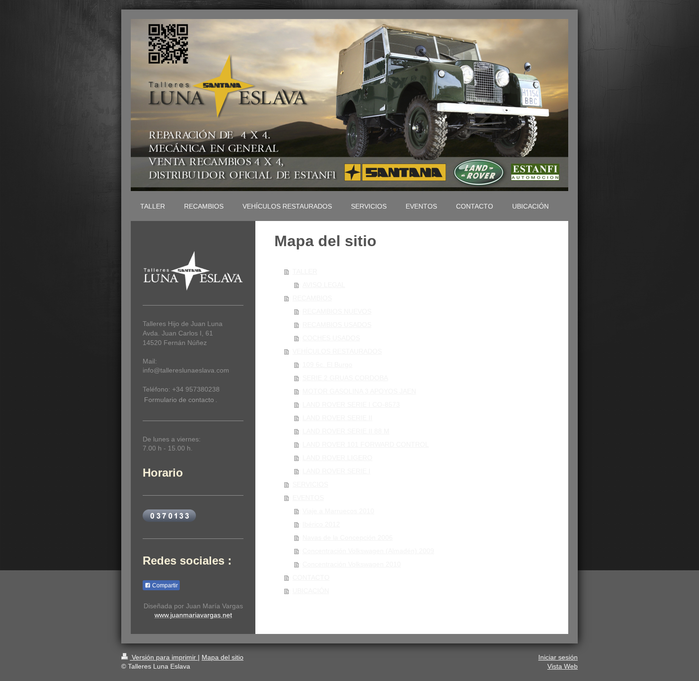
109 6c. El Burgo (327, 364)
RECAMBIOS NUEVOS (336, 311)
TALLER (304, 271)
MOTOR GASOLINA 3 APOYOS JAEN (359, 391)
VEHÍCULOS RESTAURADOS (337, 351)
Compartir (164, 585)
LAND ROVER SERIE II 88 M (345, 431)
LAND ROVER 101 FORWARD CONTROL (365, 444)
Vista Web (562, 666)
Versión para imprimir (164, 657)
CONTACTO (311, 577)
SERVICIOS (310, 484)
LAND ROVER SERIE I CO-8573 (351, 404)
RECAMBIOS (312, 298)
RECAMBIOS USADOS (336, 324)
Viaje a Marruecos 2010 (338, 511)
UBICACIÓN (310, 591)
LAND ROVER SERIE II (337, 418)
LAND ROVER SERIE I (336, 471)
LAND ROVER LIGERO (337, 457)
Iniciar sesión (558, 657)
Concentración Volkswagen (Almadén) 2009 (368, 551)
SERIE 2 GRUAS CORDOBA (345, 378)
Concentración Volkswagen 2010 (351, 564)
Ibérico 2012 (321, 524)
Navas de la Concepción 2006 (347, 537)
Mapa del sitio (222, 657)
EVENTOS (308, 497)
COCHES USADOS (331, 338)
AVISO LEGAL (323, 284)
